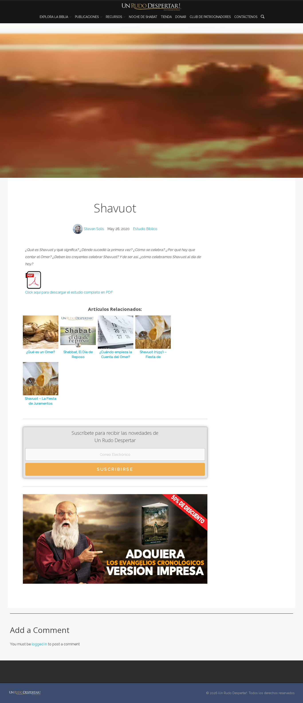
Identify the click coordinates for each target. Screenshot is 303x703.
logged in (40, 644)
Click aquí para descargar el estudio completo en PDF (69, 292)
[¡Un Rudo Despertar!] (25, 693)
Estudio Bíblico (145, 229)
